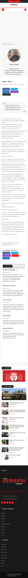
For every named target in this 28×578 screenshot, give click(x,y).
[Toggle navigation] (3, 9)
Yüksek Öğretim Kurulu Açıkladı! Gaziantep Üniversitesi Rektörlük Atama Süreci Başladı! (16, 427)
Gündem (3, 526)
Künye (2, 563)
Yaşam (2, 521)
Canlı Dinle (17, 1)
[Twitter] (5, 503)
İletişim (2, 560)
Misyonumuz (4, 552)
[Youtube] (12, 503)
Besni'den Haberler (5, 524)
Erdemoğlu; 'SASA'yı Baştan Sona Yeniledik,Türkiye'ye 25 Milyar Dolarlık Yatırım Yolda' (17, 449)
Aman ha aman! (7, 300)
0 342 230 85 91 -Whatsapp (10, 496)
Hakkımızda (4, 549)
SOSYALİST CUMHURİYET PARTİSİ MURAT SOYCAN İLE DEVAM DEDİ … (17, 411)
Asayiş (2, 535)
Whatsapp (11, 1)
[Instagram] (10, 503)
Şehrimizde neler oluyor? (15, 455)
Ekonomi (3, 518)
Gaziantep (3, 516)
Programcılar (4, 558)
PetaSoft (19, 575)
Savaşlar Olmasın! (8, 328)
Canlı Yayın (3, 547)
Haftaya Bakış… (7, 316)
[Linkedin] (7, 503)
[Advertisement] (14, 26)
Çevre (2, 566)
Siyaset (3, 532)
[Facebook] (2, 503)
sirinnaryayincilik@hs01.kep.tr (10, 499)
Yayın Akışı (3, 555)
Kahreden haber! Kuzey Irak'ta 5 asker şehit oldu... (16, 403)
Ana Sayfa (4, 44)
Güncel (2, 529)
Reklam (3, 513)
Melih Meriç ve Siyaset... (9, 285)
